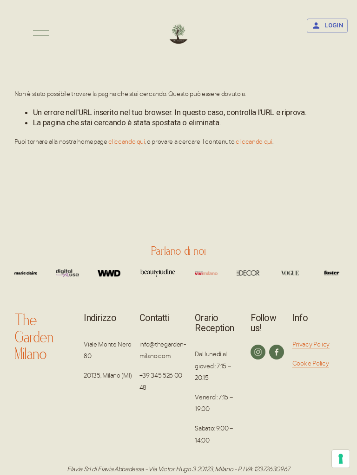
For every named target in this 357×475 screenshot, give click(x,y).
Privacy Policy (311, 344)
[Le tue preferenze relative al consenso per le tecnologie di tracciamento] (341, 459)
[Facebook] (276, 352)
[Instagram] (258, 352)
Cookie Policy (310, 363)
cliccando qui (126, 141)
